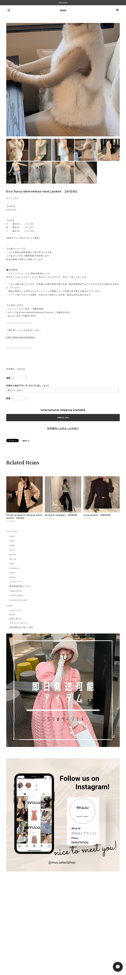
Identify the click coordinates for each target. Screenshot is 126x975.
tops (12, 540)
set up (13, 559)
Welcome (63, 3)
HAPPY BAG (16, 595)
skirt (12, 550)
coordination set (19, 600)
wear (12, 536)
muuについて (16, 610)
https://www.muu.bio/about (20, 337)
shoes (12, 577)
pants (13, 554)
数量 (8, 398)
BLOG (12, 614)
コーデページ (16, 581)
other (12, 572)
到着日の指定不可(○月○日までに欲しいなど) (27, 385)
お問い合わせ (15, 619)
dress (12, 545)
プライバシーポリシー (19, 623)
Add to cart (63, 417)
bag (12, 563)
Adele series (16, 591)
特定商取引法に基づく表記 (21, 627)
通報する (26, 441)
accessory (15, 568)
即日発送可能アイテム (20, 586)
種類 (8, 378)
